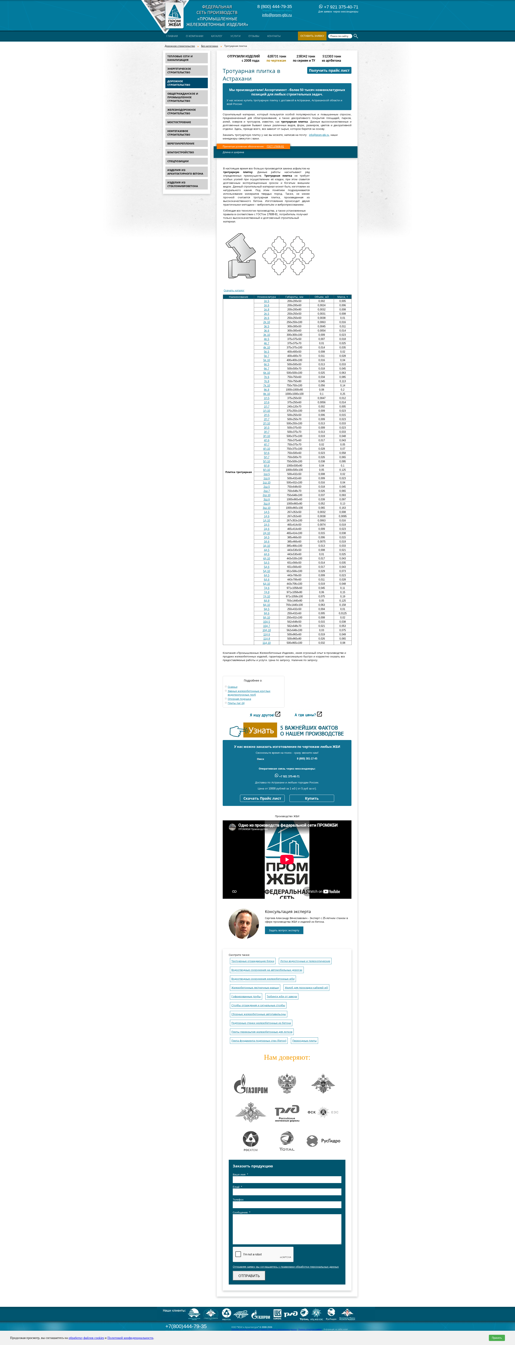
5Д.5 (266, 562)
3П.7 (266, 431)
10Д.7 (266, 625)
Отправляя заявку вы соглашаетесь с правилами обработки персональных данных (286, 1266)
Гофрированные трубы (246, 996)
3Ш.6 (267, 499)
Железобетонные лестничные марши (255, 987)
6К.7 (266, 368)
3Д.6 (266, 541)
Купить (312, 798)
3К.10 (266, 334)
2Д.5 (266, 524)
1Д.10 (266, 520)
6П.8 (266, 465)
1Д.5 (266, 512)
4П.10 (266, 448)
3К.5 (266, 326)
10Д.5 (266, 621)
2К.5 (266, 313)
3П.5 (266, 427)
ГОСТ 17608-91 (275, 146)
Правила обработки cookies (310, 1329)
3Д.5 (266, 537)
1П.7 (266, 406)
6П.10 (266, 469)
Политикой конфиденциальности (130, 1338)
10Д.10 (267, 630)
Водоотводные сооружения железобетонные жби (263, 978)
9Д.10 (266, 617)
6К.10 (266, 372)
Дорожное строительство (180, 46)
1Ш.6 (267, 478)
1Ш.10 (266, 482)
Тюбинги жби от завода (282, 996)
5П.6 (266, 452)
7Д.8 (266, 592)
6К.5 (266, 364)
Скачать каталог (234, 290)
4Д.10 (266, 558)
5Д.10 (266, 571)
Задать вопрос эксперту (284, 930)
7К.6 (266, 377)
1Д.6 (266, 516)
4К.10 (266, 347)
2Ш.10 (266, 495)
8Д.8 (266, 600)
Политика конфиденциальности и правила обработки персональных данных (264, 1329)
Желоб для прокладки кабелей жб (306, 987)
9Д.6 (266, 613)
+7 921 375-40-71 (340, 6)
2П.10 (266, 423)
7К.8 (266, 381)
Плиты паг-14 (236, 703)
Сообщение (241, 1212)
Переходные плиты (304, 1040)
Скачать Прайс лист (262, 798)
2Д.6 (266, 528)
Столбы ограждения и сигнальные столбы (258, 1005)
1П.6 (266, 402)
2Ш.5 (267, 486)
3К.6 (266, 330)
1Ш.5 (267, 474)
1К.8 (266, 309)
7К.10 (266, 385)
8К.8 (266, 389)
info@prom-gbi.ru (277, 15)
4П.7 (266, 444)
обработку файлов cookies (86, 1338)
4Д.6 (266, 554)
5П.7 (266, 457)
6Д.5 (266, 575)
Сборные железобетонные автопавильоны (258, 1014)
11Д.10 (267, 642)
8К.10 (266, 393)
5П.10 (266, 461)
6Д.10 (266, 583)
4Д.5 (266, 550)
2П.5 (266, 415)
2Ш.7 (267, 490)
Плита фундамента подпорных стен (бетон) (258, 1040)
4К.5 (266, 339)
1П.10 (266, 410)
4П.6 (266, 440)
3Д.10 (266, 545)
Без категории (209, 46)
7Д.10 (266, 596)
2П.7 (266, 419)
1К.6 (266, 305)
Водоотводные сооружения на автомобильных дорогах (266, 969)
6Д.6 (266, 579)
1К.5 (266, 301)
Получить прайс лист (329, 71)
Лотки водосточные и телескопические (305, 961)
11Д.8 (266, 638)
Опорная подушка (239, 698)
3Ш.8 (267, 503)
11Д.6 (266, 634)
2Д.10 (266, 533)
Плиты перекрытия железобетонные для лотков (261, 1031)
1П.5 (266, 398)
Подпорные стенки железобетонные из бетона (261, 1023)
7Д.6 (266, 588)
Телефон (238, 1199)
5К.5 (266, 351)
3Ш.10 (266, 507)
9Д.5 (266, 609)
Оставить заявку (312, 35)
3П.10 (266, 436)
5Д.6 (266, 566)
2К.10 (266, 322)
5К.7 (266, 355)
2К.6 (266, 317)
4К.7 (266, 343)
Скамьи (232, 686)
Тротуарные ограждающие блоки (252, 961)
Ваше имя (240, 1174)
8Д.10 (266, 604)
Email (237, 1186)
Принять (497, 1337)
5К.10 (266, 360)
